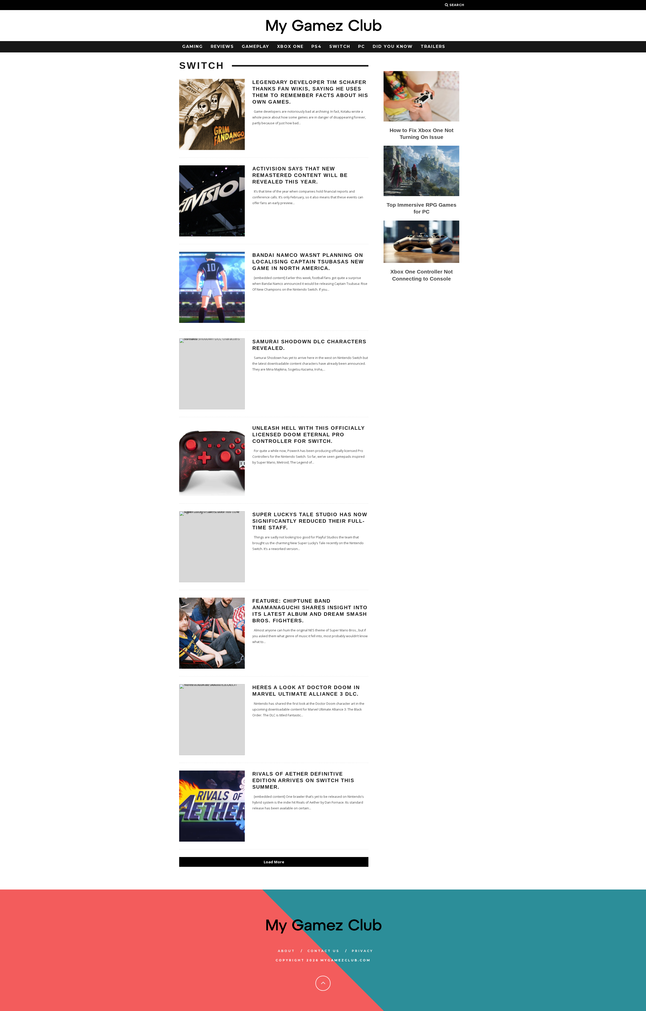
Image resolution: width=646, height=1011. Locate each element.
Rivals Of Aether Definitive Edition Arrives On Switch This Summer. (303, 780)
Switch (339, 46)
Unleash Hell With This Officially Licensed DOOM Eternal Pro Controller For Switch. (308, 434)
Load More (274, 861)
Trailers (433, 46)
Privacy (362, 951)
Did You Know (393, 46)
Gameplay (255, 46)
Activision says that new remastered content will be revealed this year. (300, 175)
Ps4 (316, 46)
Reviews (222, 46)
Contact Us (323, 951)
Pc (361, 46)
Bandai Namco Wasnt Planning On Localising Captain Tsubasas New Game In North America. (308, 261)
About (286, 951)
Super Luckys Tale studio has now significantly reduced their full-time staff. (309, 521)
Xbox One (290, 46)
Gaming (192, 46)
